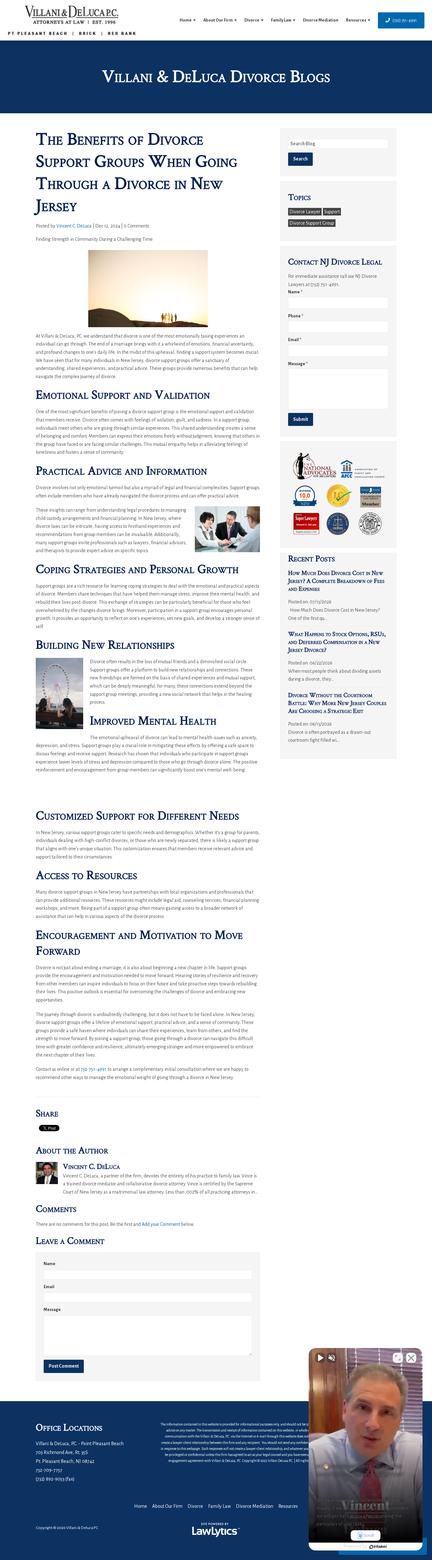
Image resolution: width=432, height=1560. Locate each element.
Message (52, 1309)
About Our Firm (218, 20)
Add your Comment (161, 1224)
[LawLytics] (216, 1530)
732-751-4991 (94, 1069)
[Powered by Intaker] (378, 1547)
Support (332, 211)
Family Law (281, 20)
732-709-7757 (49, 1470)
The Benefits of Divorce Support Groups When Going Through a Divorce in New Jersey (136, 172)
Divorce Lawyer (304, 211)
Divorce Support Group (311, 223)
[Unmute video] (320, 1358)
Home (186, 20)
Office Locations (69, 1427)
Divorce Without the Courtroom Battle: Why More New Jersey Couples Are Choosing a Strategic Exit (337, 703)
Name (49, 1264)
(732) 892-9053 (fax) (55, 1479)
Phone (295, 316)
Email (49, 1287)
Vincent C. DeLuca (74, 225)
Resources (356, 20)
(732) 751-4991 (404, 20)
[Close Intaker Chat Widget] (411, 1358)
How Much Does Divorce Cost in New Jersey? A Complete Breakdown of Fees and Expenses (336, 581)
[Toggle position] (398, 1358)
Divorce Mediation (320, 20)
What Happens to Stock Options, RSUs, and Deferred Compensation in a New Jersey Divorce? (337, 642)
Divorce (251, 20)
